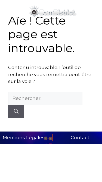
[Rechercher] (16, 111)
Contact (80, 137)
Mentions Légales (24, 137)
